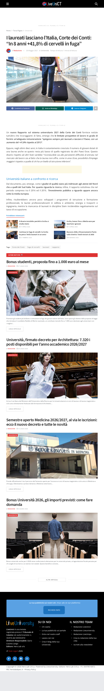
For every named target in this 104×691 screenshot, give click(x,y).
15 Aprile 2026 (73, 227)
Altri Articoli (52, 580)
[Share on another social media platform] (96, 108)
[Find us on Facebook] (8, 658)
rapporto (55, 247)
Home (8, 31)
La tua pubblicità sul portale (54, 630)
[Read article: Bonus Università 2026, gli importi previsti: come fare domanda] (52, 536)
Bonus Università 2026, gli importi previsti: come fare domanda (49, 502)
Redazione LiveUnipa (82, 634)
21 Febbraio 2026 (26, 237)
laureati (46, 247)
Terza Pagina (17, 31)
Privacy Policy (30, 669)
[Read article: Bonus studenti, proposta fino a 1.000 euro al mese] (52, 293)
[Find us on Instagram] (27, 658)
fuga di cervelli (34, 247)
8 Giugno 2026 (23, 509)
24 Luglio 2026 (23, 349)
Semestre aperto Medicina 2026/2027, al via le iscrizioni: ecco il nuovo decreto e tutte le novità (51, 422)
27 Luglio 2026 (23, 266)
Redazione (18, 50)
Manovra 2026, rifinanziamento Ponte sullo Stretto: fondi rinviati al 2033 (81, 233)
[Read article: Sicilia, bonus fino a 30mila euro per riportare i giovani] (59, 224)
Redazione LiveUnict (82, 627)
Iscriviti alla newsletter (83, 644)
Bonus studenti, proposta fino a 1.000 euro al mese (47, 261)
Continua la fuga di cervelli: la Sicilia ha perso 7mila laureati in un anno (33, 233)
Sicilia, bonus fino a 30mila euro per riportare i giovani (81, 222)
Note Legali (13, 651)
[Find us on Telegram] (21, 658)
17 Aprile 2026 (25, 227)
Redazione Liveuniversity (84, 630)
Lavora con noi (48, 638)
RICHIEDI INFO (54, 610)
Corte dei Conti (18, 247)
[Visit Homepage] (52, 4)
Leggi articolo (16, 329)
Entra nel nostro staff (51, 634)
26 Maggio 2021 (32, 50)
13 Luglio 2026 (23, 429)
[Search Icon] (96, 4)
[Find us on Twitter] (14, 658)
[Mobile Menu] (7, 4)
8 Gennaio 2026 (73, 237)
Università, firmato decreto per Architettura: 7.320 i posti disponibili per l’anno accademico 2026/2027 (48, 342)
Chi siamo (46, 627)
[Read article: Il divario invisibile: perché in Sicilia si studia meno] (12, 224)
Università (28, 31)
